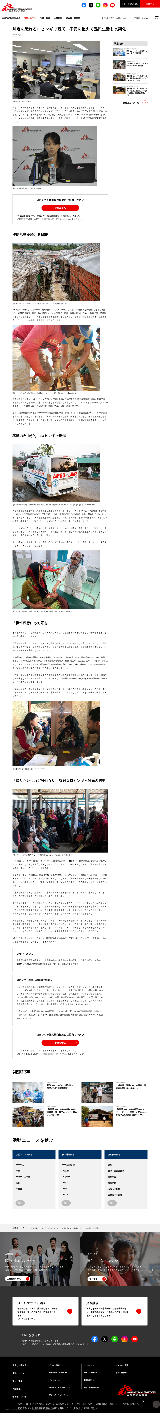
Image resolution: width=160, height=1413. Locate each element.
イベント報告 (87, 1228)
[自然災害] (126, 1177)
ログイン (130, 3)
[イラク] (80, 1183)
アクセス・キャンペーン (58, 1395)
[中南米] (34, 1189)
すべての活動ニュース (36, 1228)
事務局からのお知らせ (58, 1372)
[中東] (34, 1171)
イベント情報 (54, 1365)
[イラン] (80, 1189)
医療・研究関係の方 (91, 1387)
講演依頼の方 (89, 1380)
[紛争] (126, 1165)
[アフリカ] (34, 1165)
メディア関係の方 (91, 1372)
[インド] (80, 1195)
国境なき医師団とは (11, 17)
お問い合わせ (121, 18)
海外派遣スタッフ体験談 (70, 1228)
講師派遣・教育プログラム (59, 1387)
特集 (97, 1228)
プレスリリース (53, 1228)
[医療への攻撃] (126, 1189)
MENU (156, 17)
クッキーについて (73, 1408)
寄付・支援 (45, 17)
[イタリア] (80, 1177)
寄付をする (60, 208)
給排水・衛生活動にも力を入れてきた (45, 320)
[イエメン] (80, 1171)
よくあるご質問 (108, 18)
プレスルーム (54, 1380)
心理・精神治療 (19, 643)
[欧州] (34, 1183)
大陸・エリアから (24, 1154)
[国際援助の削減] (126, 1195)
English (145, 18)
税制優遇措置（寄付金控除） (55, 219)
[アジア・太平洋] (34, 1177)
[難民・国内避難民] (126, 1171)
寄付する (150, 3)
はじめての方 (89, 1365)
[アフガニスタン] (80, 1165)
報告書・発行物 (73, 17)
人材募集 (58, 17)
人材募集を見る (14, 1278)
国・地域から (68, 1154)
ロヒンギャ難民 (24, 986)
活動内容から (114, 1154)
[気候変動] (126, 1183)
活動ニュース (18, 1227)
